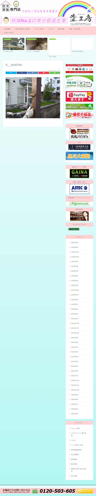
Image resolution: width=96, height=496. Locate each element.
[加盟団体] (79, 133)
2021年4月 (74, 361)
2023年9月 (74, 261)
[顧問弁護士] (79, 216)
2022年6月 (74, 309)
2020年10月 (75, 390)
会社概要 (7, 29)
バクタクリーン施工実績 (78, 434)
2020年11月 (75, 385)
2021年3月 (74, 366)
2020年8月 (74, 399)
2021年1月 (74, 375)
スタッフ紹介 (39, 29)
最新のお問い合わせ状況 (78, 470)
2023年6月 (74, 276)
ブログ (51, 29)
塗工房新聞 (75, 454)
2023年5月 (74, 280)
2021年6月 (74, 352)
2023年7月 (74, 271)
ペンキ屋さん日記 (77, 445)
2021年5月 (74, 356)
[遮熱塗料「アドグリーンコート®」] (79, 204)
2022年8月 (74, 299)
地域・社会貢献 (74, 29)
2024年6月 (74, 242)
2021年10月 (75, 333)
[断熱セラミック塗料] (79, 173)
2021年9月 (74, 337)
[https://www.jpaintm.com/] (79, 147)
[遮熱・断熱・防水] (79, 189)
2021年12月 (75, 323)
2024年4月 (74, 247)
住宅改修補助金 (76, 450)
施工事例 (61, 29)
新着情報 (74, 459)
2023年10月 (75, 257)
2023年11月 (75, 252)
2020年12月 (75, 380)
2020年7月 (74, 404)
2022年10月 (75, 290)
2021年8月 (74, 342)
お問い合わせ (9, 33)
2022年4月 (74, 318)
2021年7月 (74, 347)
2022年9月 (74, 295)
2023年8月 (74, 266)
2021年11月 (75, 328)
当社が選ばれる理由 (22, 29)
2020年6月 (74, 409)
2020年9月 (74, 395)
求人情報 (74, 476)
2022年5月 (74, 314)
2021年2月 (74, 371)
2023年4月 (74, 285)
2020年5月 (74, 414)
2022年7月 (74, 304)
